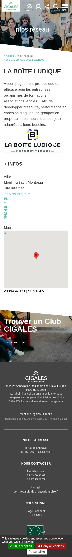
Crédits (47, 414)
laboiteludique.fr (17, 194)
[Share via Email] (5, 199)
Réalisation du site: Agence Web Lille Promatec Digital (36, 418)
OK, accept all (22, 546)
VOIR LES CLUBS (16, 342)
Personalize (37, 551)
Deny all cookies (52, 546)
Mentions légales (30, 414)
